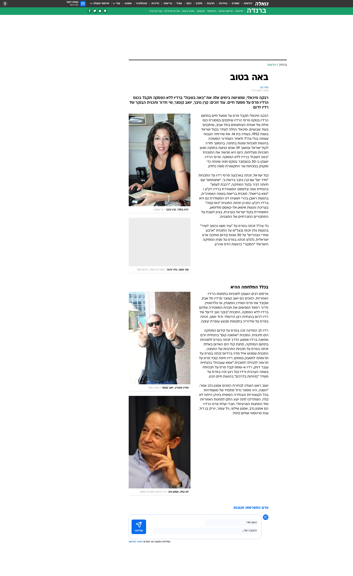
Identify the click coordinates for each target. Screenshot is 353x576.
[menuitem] (245, 4)
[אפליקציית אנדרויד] (105, 11)
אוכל (179, 3)
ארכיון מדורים (172, 11)
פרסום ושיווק (226, 11)
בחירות (223, 3)
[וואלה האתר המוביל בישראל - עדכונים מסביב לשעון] (261, 4)
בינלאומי (211, 11)
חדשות (248, 3)
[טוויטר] (94, 11)
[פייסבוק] (89, 11)
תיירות (155, 3)
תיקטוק (201, 11)
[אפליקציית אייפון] (100, 11)
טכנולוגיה (141, 3)
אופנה (128, 3)
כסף (188, 3)
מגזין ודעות (188, 11)
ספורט (235, 3)
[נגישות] (5, 3)
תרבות (211, 3)
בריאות (168, 3)
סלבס (199, 3)
